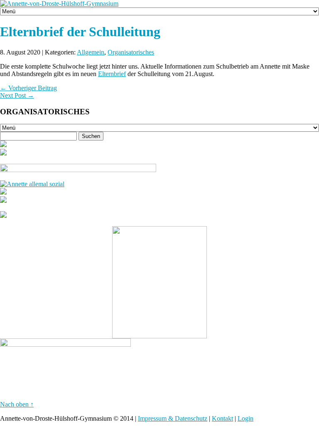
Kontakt (222, 418)
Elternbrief (112, 73)
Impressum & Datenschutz (172, 418)
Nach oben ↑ (17, 404)
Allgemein (90, 52)
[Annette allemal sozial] (32, 183)
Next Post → (17, 95)
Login (245, 418)
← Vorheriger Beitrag (28, 87)
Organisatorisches (131, 52)
